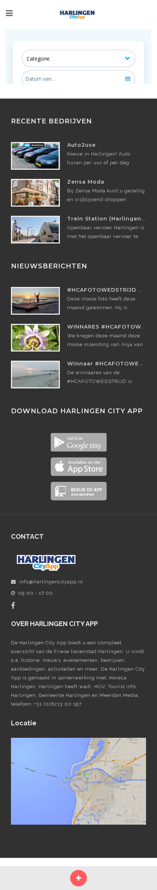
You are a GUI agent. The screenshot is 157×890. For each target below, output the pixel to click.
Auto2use (81, 145)
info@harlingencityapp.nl (51, 581)
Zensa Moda (85, 182)
